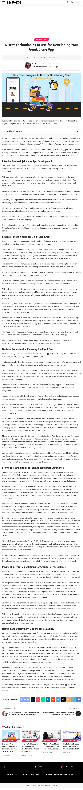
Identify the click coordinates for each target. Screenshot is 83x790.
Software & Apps (42, 39)
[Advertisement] (41, 21)
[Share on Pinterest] (38, 699)
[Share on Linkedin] (48, 699)
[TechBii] (13, 2)
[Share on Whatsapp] (43, 699)
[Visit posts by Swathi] (28, 65)
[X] (38, 767)
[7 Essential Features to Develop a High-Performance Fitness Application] (31, 735)
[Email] (68, 699)
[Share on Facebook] (34, 57)
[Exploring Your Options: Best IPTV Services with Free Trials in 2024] (11, 735)
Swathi (34, 64)
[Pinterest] (66, 767)
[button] (4, 2)
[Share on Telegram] (58, 699)
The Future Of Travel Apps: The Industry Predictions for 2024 (71, 746)
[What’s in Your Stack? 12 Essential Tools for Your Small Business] (52, 735)
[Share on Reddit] (53, 699)
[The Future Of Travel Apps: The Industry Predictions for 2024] (72, 735)
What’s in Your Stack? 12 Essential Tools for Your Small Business (51, 746)
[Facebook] (9, 767)
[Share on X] (37, 57)
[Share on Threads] (63, 699)
